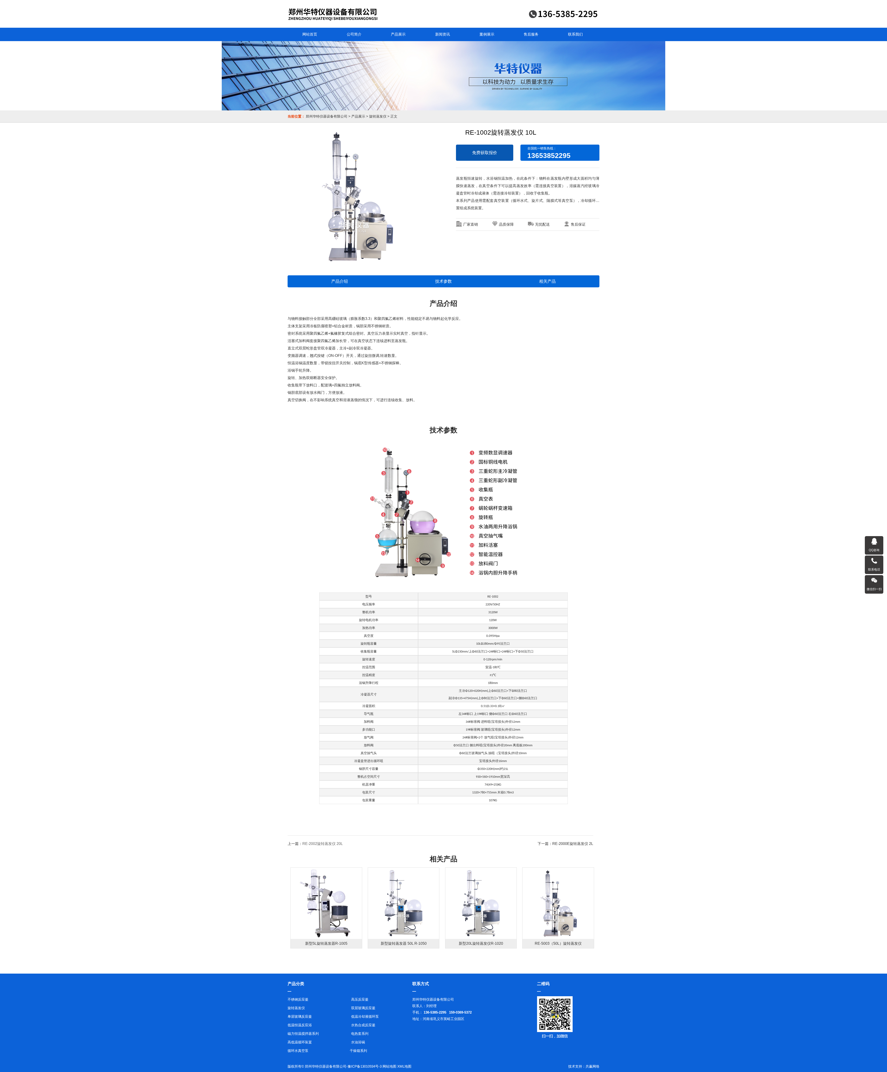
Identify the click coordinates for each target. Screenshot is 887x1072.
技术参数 (443, 281)
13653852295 (549, 155)
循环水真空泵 (298, 1051)
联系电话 (874, 569)
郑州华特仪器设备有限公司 (326, 116)
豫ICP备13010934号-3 (365, 1066)
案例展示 (487, 34)
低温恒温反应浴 (300, 1025)
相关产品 (547, 281)
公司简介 (354, 34)
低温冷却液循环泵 (365, 1016)
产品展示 (398, 34)
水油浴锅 (358, 1042)
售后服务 (531, 34)
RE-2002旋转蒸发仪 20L (322, 844)
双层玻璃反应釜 (363, 1008)
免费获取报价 (484, 152)
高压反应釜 (359, 999)
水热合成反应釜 (363, 1025)
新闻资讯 (442, 34)
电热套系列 (359, 1034)
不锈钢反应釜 (298, 999)
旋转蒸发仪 (377, 116)
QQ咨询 (874, 550)
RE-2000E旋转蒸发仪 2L (572, 844)
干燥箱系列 (358, 1051)
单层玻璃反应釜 (300, 1016)
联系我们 (575, 34)
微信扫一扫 (874, 589)
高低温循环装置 (300, 1042)
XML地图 (404, 1066)
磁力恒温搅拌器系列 (303, 1034)
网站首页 (309, 34)
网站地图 (389, 1066)
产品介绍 (339, 281)
